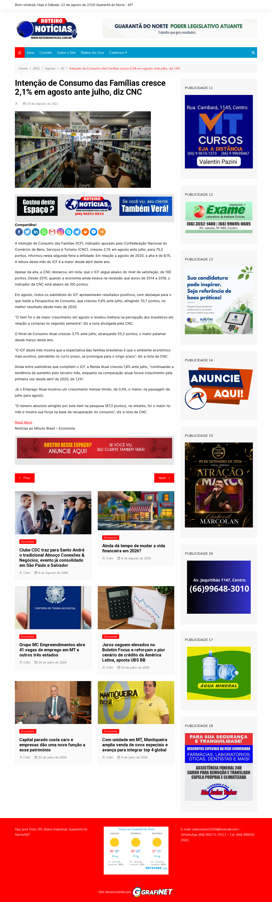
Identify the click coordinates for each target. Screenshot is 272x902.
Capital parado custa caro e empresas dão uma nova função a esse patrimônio (52, 744)
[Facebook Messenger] (93, 232)
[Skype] (68, 232)
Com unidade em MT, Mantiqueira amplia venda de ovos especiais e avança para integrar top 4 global (135, 744)
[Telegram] (77, 232)
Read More (23, 422)
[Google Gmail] (52, 232)
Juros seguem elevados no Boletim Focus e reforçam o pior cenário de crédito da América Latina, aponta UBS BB (133, 652)
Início (30, 52)
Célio (26, 573)
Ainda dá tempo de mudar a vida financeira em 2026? (133, 548)
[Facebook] (19, 232)
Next (162, 478)
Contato (46, 52)
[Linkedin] (35, 232)
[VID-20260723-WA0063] (179, 28)
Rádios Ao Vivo (92, 52)
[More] (102, 232)
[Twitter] (27, 232)
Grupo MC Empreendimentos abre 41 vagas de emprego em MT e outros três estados (52, 649)
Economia (27, 541)
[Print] (85, 232)
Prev (26, 478)
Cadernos (116, 52)
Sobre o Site (66, 52)
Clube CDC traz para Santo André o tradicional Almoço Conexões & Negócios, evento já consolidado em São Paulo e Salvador (52, 557)
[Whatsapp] (44, 232)
